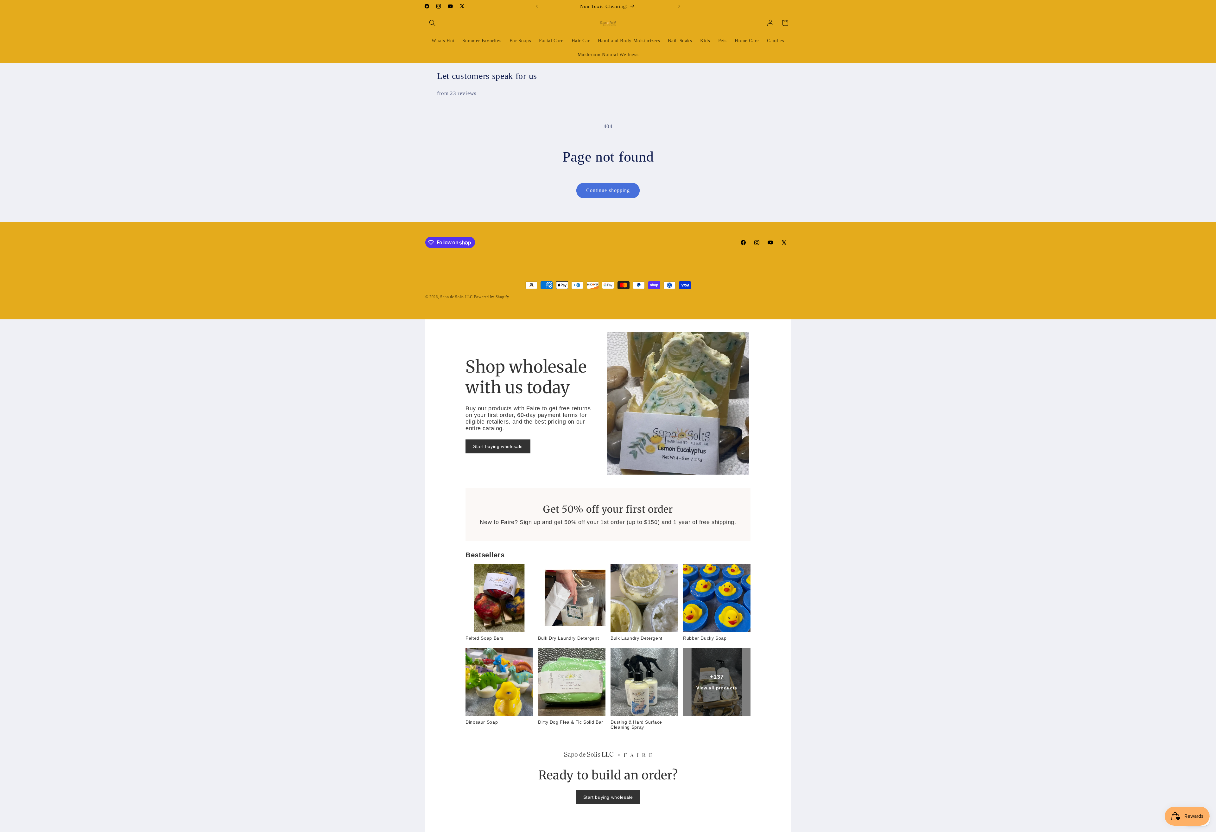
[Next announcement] (679, 6)
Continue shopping (608, 190)
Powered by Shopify (491, 297)
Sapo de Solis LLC (456, 297)
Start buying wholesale (498, 446)
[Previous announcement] (537, 6)
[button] (432, 23)
